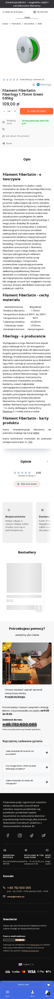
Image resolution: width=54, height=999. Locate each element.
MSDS (36, 433)
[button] (27, 461)
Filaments (16, 23)
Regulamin (35, 945)
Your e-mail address (14, 936)
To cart (39, 608)
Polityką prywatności (30, 950)
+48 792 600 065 (19, 724)
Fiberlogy (8, 411)
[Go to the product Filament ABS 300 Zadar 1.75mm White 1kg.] (24, 580)
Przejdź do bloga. (15, 696)
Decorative (29, 23)
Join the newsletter (19, 940)
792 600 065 (42, 12)
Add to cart (38, 111)
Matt (40, 23)
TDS (30, 442)
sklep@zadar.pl (15, 896)
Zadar (5, 23)
